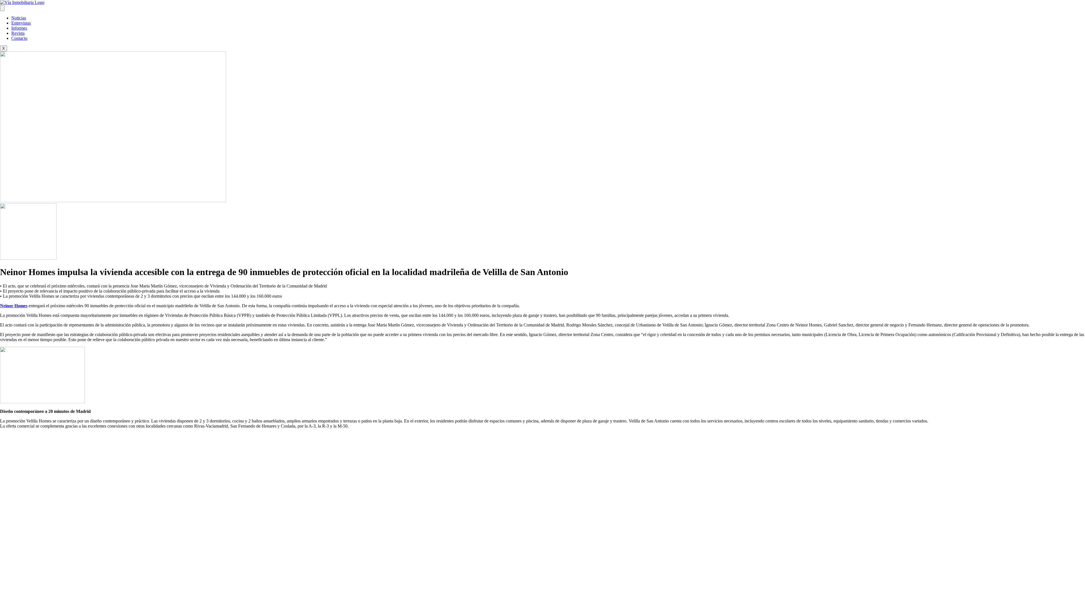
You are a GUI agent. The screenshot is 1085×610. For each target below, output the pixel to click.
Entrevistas (21, 23)
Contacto (19, 38)
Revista (18, 33)
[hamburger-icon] (2, 8)
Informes (19, 28)
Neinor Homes (13, 305)
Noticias (18, 18)
